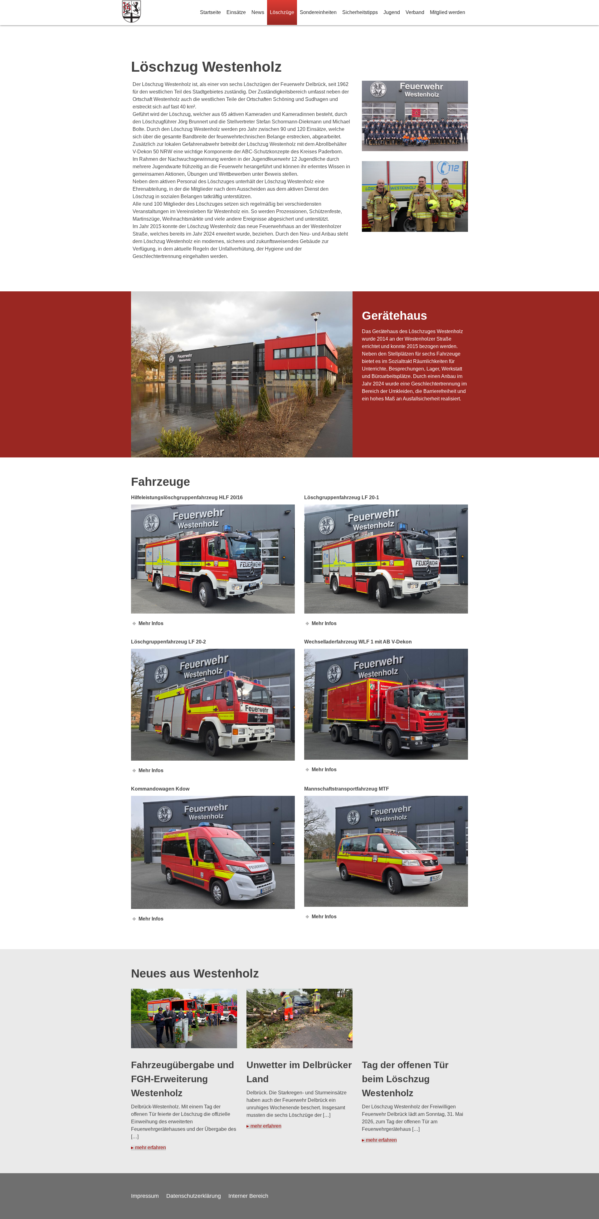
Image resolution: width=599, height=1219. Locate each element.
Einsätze (236, 12)
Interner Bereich (248, 1196)
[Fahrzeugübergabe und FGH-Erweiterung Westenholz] (184, 1018)
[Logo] (131, 12)
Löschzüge (282, 12)
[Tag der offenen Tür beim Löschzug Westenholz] (415, 1018)
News (257, 12)
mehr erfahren (150, 1147)
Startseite (210, 12)
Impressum (145, 1196)
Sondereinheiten (318, 12)
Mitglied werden (447, 12)
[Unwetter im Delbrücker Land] (299, 1018)
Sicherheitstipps (360, 12)
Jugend (391, 12)
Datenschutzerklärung (193, 1196)
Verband (415, 12)
